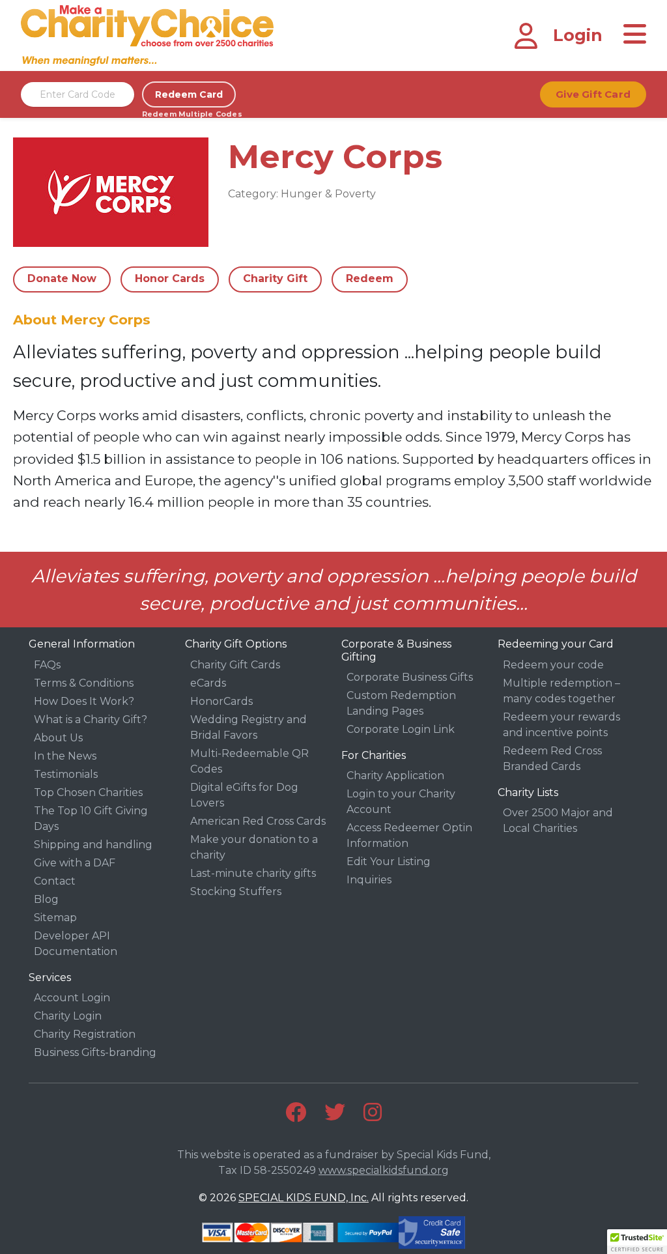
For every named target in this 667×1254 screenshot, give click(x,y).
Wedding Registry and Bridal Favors (248, 727)
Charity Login (68, 1016)
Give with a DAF (74, 863)
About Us (58, 738)
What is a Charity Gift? (90, 719)
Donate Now (61, 278)
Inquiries (369, 880)
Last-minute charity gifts (253, 873)
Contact (55, 881)
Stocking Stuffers (235, 891)
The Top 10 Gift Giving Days (91, 819)
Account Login (72, 997)
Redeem (369, 278)
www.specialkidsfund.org (384, 1170)
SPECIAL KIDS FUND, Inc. (303, 1197)
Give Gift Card (593, 94)
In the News (65, 756)
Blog (46, 899)
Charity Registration (84, 1034)
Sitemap (55, 917)
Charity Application (395, 775)
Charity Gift (275, 278)
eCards (208, 683)
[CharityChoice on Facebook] (296, 1112)
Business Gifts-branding (95, 1052)
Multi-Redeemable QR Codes (249, 761)
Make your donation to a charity (254, 847)
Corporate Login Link (401, 729)
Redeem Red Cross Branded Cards (552, 759)
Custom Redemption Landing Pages (401, 703)
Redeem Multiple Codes (189, 114)
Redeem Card (189, 94)
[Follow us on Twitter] (335, 1112)
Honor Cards (170, 278)
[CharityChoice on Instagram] (372, 1112)
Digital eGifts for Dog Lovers (244, 795)
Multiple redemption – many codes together (561, 691)
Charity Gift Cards (235, 665)
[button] (637, 1241)
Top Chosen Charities (88, 792)
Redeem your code (553, 665)
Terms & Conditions (84, 683)
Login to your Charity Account (401, 802)
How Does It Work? (84, 701)
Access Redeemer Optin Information (409, 835)
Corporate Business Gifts (410, 677)
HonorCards (221, 701)
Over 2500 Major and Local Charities (558, 820)
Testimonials (66, 774)
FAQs (47, 665)
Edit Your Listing (389, 861)
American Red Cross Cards (258, 821)
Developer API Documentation (75, 944)
